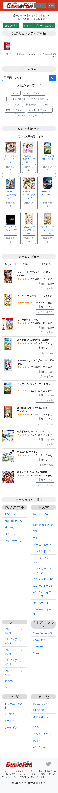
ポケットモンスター (34, 93)
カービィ (46, 104)
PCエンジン (40, 703)
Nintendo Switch (43, 524)
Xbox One (39, 640)
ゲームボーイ (41, 603)
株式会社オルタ (37, 783)
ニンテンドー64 (42, 551)
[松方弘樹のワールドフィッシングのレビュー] (8, 435)
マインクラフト (13, 104)
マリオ (15, 93)
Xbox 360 (38, 646)
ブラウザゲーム (14, 540)
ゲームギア (11, 727)
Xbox (36, 653)
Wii (35, 538)
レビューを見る (45, 288)
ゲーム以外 (39, 747)
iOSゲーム (10, 514)
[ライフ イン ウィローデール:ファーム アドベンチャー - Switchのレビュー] (8, 388)
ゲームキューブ (42, 544)
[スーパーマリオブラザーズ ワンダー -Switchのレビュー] (8, 364)
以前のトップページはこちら (38, 25)
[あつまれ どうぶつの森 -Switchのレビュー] (8, 343)
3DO (36, 727)
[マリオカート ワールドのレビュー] (8, 323)
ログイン (39, 5)
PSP (7, 688)
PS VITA (9, 681)
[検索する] (52, 78)
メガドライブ (12, 721)
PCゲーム (10, 534)
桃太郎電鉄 (31, 104)
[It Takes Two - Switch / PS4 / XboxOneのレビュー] (8, 411)
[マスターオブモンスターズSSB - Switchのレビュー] (8, 276)
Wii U (36, 531)
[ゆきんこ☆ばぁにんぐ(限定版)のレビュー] (8, 476)
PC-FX (36, 740)
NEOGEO (38, 710)
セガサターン (12, 714)
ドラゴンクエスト (17, 98)
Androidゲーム (13, 521)
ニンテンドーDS (42, 585)
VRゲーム (10, 527)
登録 (51, 5)
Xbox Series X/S (42, 633)
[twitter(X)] (48, 763)
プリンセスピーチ (40, 98)
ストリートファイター (40, 110)
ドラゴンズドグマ (15, 110)
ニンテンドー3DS (43, 579)
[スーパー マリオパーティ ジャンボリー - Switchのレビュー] (8, 299)
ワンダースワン (42, 734)
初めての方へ (11, 25)
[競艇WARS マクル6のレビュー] (8, 455)
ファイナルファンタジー (29, 115)
